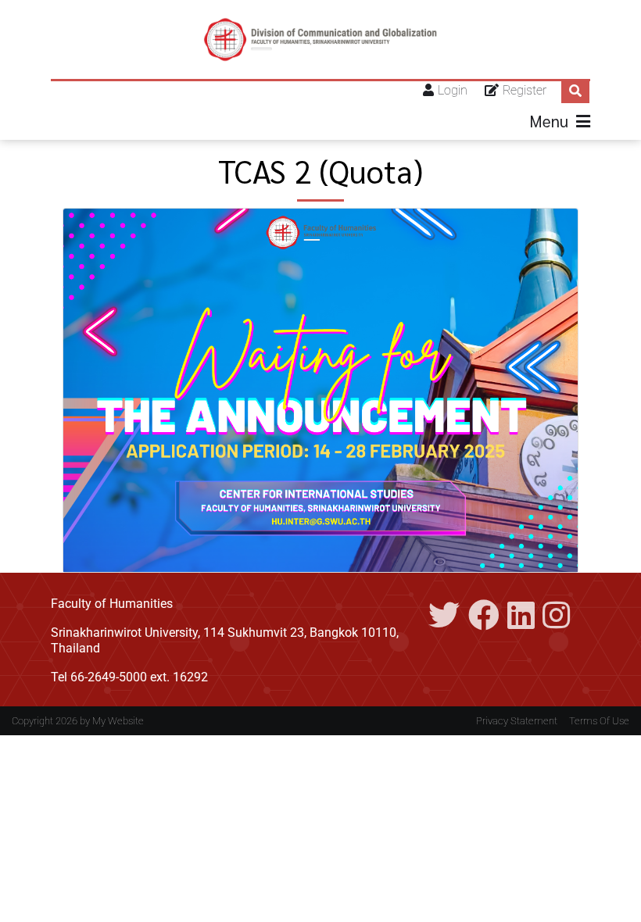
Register (524, 90)
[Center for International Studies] (320, 39)
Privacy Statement (516, 721)
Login (452, 90)
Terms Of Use (599, 721)
